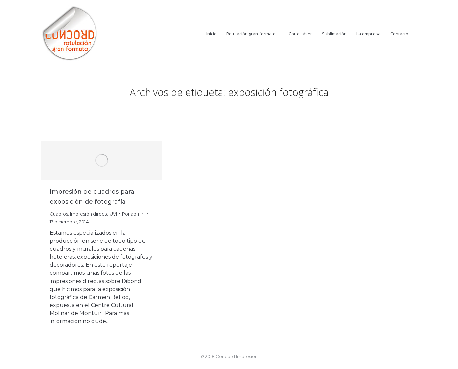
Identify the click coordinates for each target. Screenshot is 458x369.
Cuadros (59, 214)
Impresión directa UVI (93, 214)
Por (133, 214)
